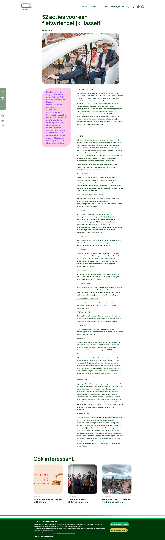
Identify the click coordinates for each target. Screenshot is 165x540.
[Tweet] (2, 120)
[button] (132, 7)
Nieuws (84, 7)
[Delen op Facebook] (2, 116)
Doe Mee (103, 7)
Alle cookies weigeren (118, 530)
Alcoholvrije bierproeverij (119, 7)
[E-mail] (2, 125)
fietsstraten (108, 217)
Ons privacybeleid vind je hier (66, 533)
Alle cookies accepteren (119, 524)
